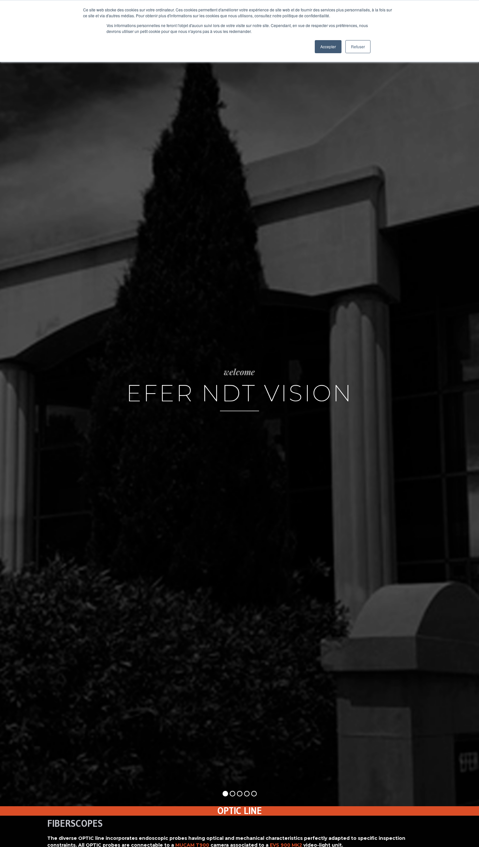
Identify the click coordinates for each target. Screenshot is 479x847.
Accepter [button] (328, 46)
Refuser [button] (358, 46)
